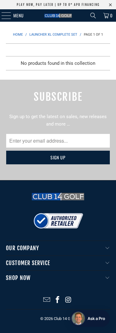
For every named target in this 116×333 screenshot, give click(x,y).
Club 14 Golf (64, 318)
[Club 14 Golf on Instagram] (68, 300)
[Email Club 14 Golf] (47, 300)
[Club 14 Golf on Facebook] (57, 300)
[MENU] (3, 15)
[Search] (93, 15)
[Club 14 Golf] (58, 15)
